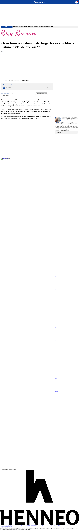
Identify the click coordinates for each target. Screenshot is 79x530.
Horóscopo (56, 263)
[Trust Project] (4, 158)
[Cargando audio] (4, 87)
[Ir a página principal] (39, 2)
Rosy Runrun (6, 95)
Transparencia (25, 525)
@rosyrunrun (60, 132)
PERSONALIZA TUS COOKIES (32, 525)
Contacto (45, 525)
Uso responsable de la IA (64, 525)
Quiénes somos (49, 525)
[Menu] (2, 2)
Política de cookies (20, 525)
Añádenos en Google (42, 93)
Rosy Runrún (5, 93)
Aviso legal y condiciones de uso (5, 525)
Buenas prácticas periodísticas (56, 525)
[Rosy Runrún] (39, 34)
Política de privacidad (13, 525)
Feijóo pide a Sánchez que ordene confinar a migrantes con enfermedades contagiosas (33, 26)
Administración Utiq (40, 525)
